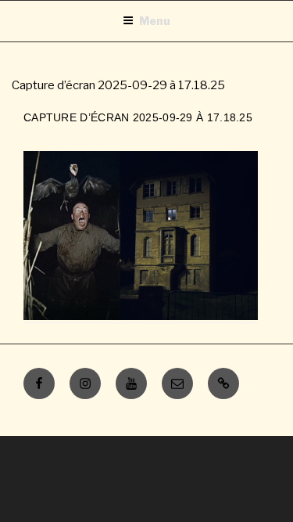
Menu (154, 20)
